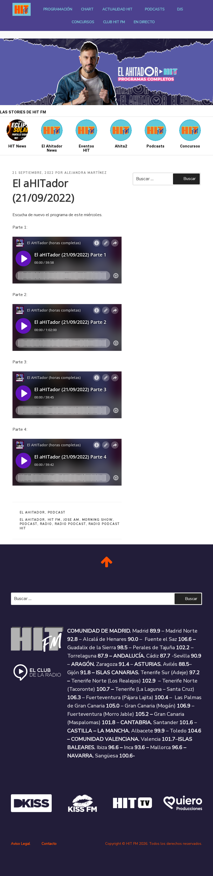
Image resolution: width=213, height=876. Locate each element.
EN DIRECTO (144, 22)
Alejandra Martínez (85, 173)
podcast (28, 524)
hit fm (54, 520)
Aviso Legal (20, 843)
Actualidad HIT (117, 9)
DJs (180, 9)
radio (46, 524)
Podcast (57, 512)
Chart (87, 9)
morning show (97, 520)
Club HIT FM (114, 22)
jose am (71, 520)
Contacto (49, 843)
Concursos (83, 22)
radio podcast (70, 524)
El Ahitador (32, 512)
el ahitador (32, 520)
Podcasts (155, 9)
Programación (57, 9)
